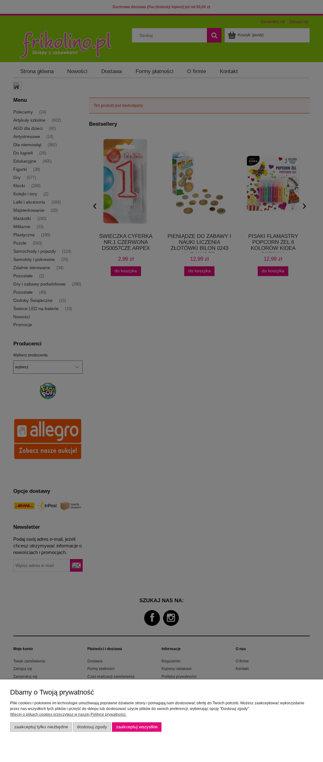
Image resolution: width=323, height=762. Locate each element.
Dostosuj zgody (92, 726)
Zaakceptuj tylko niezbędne (41, 726)
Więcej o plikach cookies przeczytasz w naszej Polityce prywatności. (68, 714)
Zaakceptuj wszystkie (137, 726)
